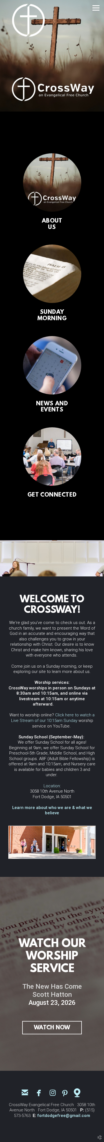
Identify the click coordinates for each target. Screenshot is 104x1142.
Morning (52, 318)
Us (52, 227)
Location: (52, 785)
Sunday (52, 312)
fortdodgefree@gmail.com (63, 1115)
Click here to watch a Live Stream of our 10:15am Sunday (53, 717)
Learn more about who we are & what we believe (52, 810)
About (52, 221)
